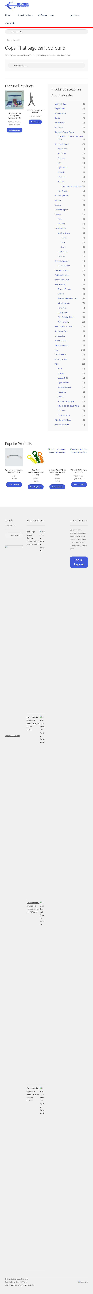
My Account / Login (46, 15)
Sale (56, 350)
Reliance (61, 181)
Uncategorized (61, 359)
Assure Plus (62, 148)
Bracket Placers (64, 289)
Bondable (59, 127)
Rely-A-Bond (63, 191)
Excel (60, 163)
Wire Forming (63, 322)
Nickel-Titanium (64, 387)
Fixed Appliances (61, 270)
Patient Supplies (61, 345)
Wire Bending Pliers (66, 317)
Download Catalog (12, 735)
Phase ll (61, 172)
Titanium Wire (64, 415)
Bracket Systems (62, 195)
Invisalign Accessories (64, 326)
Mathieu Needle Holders (68, 298)
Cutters (61, 294)
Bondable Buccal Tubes (64, 132)
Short (63, 247)
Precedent (62, 177)
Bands (57, 118)
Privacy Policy (28, 1285)
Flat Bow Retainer (62, 275)
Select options (14, 130)
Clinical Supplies (61, 209)
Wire (56, 364)
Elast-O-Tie (62, 251)
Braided (61, 373)
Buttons (58, 200)
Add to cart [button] (35, 122)
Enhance (61, 158)
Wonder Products (62, 424)
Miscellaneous (64, 303)
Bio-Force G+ (60, 122)
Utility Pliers (63, 312)
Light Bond (62, 167)
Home (9, 40)
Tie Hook (61, 410)
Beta (60, 368)
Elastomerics (60, 228)
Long (63, 242)
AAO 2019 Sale (60, 104)
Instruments (60, 284)
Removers (62, 308)
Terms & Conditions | (14, 1285)
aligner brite (60, 108)
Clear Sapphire (64, 265)
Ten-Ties (61, 256)
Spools (60, 396)
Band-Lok (62, 153)
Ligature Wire (63, 382)
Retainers (62, 392)
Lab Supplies (60, 336)
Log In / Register (79, 562)
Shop (7, 15)
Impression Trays (62, 279)
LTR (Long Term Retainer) (71, 186)
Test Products (60, 354)
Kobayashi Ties (61, 331)
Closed (63, 237)
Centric (58, 205)
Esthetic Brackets (62, 261)
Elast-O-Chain (64, 233)
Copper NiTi (63, 378)
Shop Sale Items (25, 15)
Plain (60, 219)
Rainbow (61, 223)
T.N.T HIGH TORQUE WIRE (68, 406)
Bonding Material (62, 144)
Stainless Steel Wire (66, 401)
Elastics (58, 214)
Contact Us (10, 23)
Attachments (60, 113)
